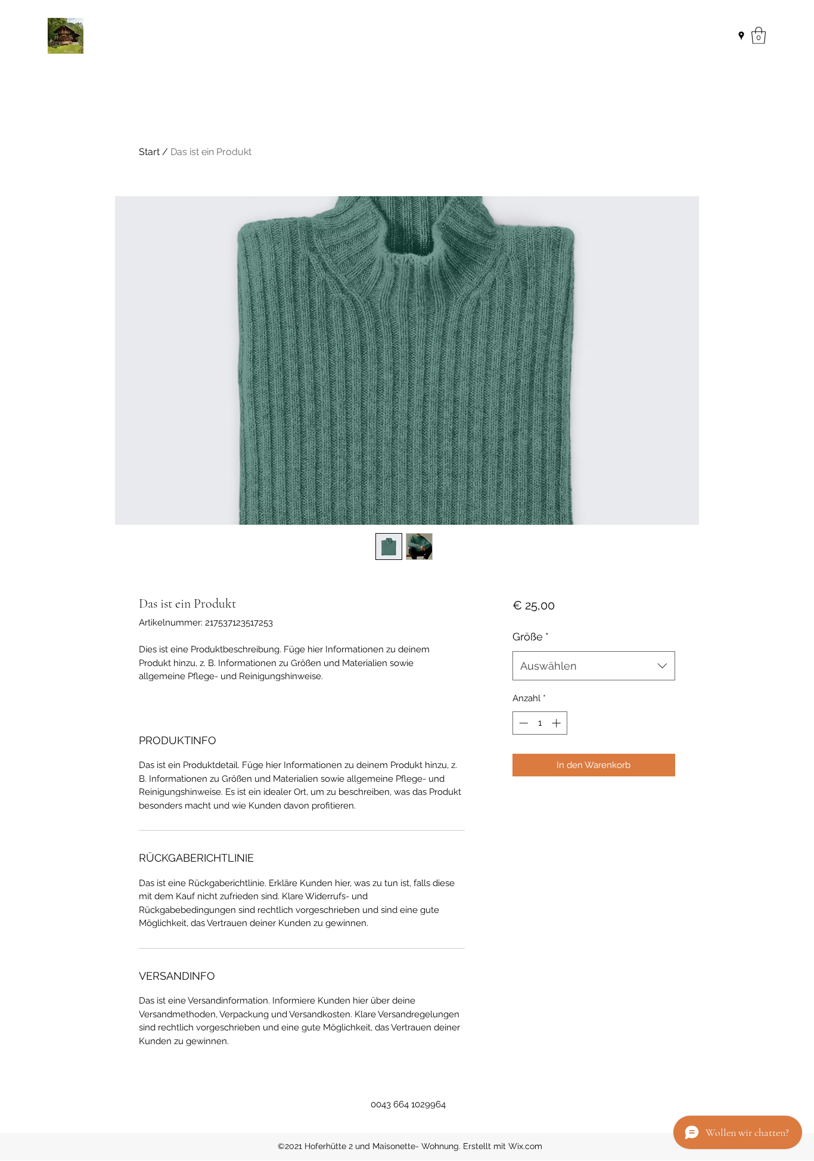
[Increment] (557, 723)
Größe (530, 636)
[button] (758, 35)
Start (149, 151)
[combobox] (593, 666)
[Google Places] (741, 36)
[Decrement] (522, 723)
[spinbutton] (539, 723)
